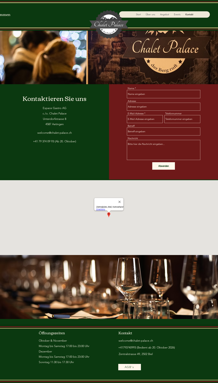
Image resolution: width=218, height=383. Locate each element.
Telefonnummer (173, 113)
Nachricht (133, 138)
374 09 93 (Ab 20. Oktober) (59, 141)
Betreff (131, 126)
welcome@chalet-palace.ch (54, 133)
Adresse (132, 101)
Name (131, 88)
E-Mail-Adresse (136, 113)
